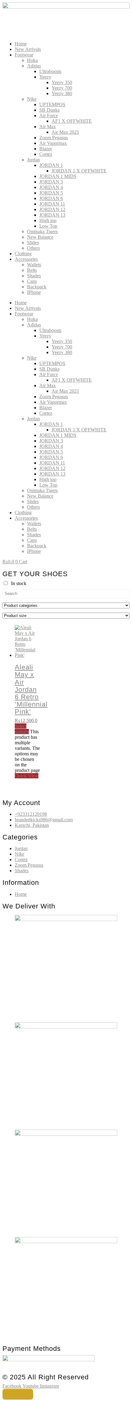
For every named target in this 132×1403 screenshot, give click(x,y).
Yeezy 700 (62, 88)
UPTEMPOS (52, 104)
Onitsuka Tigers (42, 231)
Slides (33, 242)
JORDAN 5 (51, 192)
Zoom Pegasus (53, 137)
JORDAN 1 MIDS (57, 176)
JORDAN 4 (51, 187)
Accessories (26, 259)
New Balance (40, 237)
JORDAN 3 (51, 181)
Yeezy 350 (62, 82)
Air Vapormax (53, 143)
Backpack (36, 286)
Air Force (48, 115)
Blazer (45, 148)
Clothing (23, 253)
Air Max (47, 126)
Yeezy (45, 76)
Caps (32, 281)
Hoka (32, 60)
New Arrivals (28, 49)
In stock (18, 583)
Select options (22, 728)
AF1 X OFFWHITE (72, 121)
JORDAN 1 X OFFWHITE (79, 170)
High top (47, 220)
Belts (32, 270)
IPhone (34, 292)
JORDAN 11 (52, 203)
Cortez (45, 154)
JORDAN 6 (51, 198)
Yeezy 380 (62, 93)
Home (21, 43)
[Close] (17, 1394)
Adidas (34, 65)
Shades (34, 275)
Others (33, 248)
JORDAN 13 (52, 215)
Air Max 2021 (65, 132)
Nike (32, 99)
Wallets (34, 264)
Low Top (48, 226)
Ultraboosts (50, 71)
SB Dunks (49, 110)
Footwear (24, 54)
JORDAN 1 (51, 165)
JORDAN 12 (52, 209)
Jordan (33, 159)
